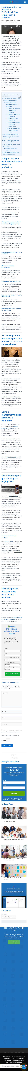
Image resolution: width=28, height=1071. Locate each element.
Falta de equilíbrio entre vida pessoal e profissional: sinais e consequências (11, 136)
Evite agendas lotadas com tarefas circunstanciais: (14, 124)
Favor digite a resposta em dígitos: (10, 735)
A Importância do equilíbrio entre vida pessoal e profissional (11, 99)
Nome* (6, 648)
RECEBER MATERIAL (12, 674)
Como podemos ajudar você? (11, 667)
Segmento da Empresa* (10, 662)
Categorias (3, 914)
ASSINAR (14, 793)
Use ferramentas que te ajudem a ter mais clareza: (14, 130)
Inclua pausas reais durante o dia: (13, 119)
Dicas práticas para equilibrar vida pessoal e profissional (12, 104)
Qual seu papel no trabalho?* (11, 657)
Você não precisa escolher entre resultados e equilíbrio (11, 153)
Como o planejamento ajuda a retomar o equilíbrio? (11, 141)
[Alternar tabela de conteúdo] (18, 96)
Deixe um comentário (6, 20)
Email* (6, 653)
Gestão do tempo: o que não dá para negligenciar (11, 145)
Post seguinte (14, 757)
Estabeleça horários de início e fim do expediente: (14, 110)
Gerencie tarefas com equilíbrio (11, 149)
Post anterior (14, 755)
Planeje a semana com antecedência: (14, 115)
